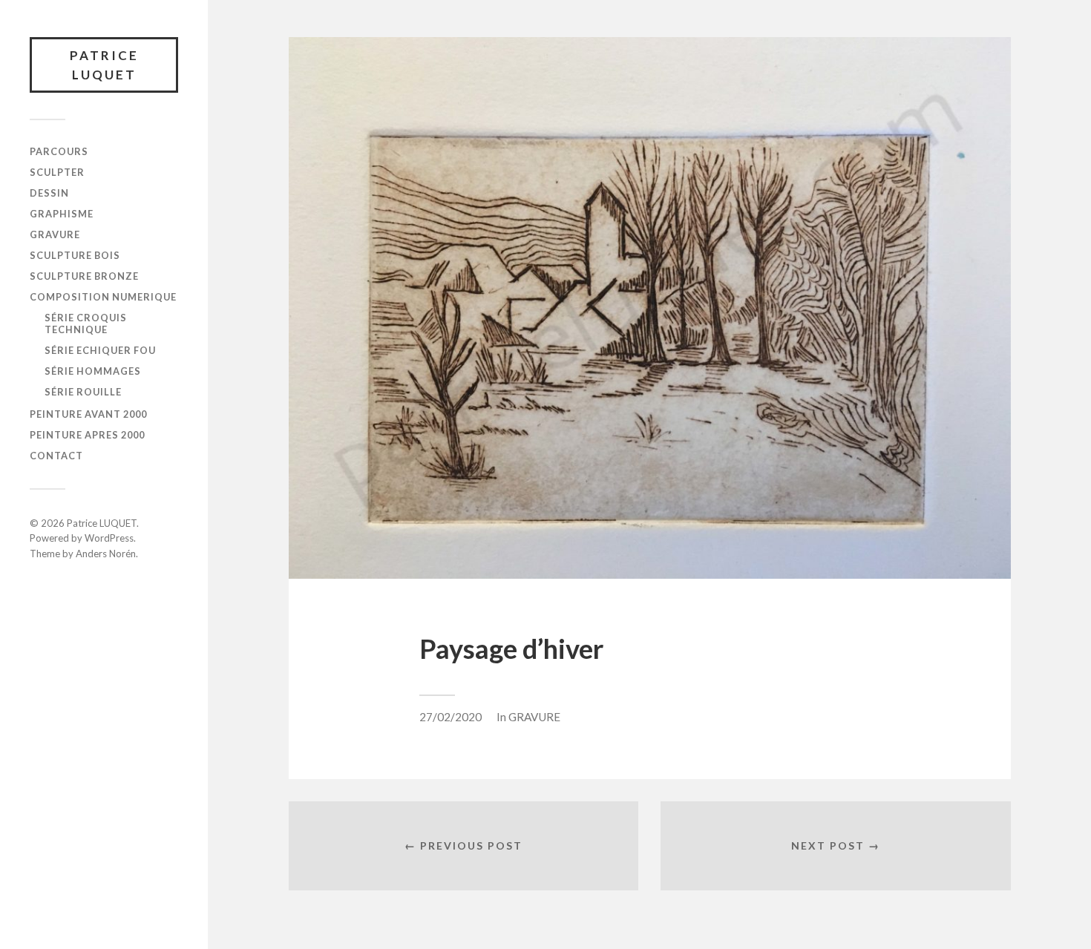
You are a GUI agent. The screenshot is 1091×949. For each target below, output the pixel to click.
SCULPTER (57, 172)
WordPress (109, 538)
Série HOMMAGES (93, 371)
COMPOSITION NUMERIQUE (103, 297)
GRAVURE (55, 234)
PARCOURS (59, 151)
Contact (56, 456)
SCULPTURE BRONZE (84, 276)
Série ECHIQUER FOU (100, 350)
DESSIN (49, 193)
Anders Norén (106, 553)
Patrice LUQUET (104, 64)
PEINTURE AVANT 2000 (88, 414)
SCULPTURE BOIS (75, 255)
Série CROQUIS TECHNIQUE (86, 323)
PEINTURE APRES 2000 (87, 435)
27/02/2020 (450, 716)
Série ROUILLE (83, 392)
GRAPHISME (62, 214)
